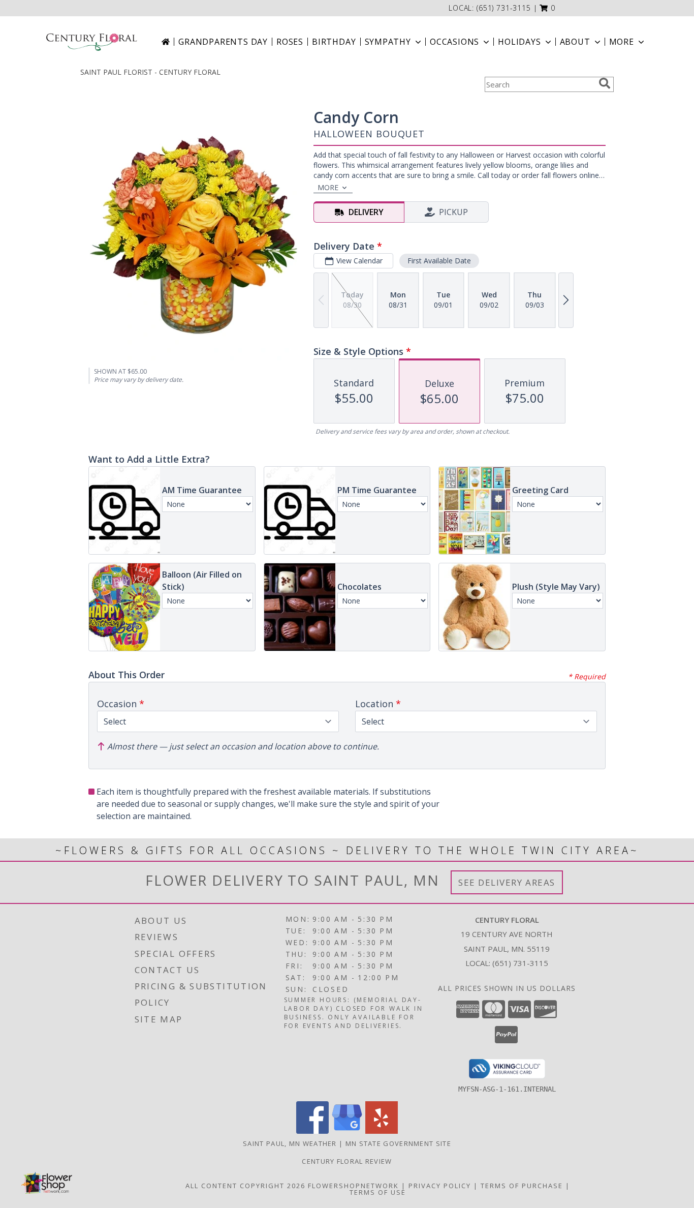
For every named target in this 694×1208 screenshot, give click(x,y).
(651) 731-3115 (504, 8)
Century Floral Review (347, 1161)
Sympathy (388, 41)
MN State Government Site (398, 1143)
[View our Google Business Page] (347, 1131)
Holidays (519, 41)
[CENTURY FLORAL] (91, 42)
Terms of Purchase (522, 1185)
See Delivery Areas (506, 882)
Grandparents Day (223, 41)
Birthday (334, 41)
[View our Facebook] (312, 1131)
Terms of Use (378, 1192)
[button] (547, 8)
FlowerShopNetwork (353, 1185)
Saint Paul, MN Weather (290, 1143)
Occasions (454, 41)
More (621, 41)
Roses (289, 41)
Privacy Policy (439, 1185)
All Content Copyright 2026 (245, 1185)
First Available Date (439, 260)
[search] (604, 83)
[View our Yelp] (381, 1131)
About (575, 41)
